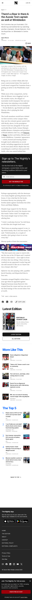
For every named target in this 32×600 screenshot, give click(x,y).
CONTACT (5, 540)
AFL (11, 359)
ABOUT (4, 537)
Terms (18, 185)
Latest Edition (16, 334)
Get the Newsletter (16, 181)
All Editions (16, 339)
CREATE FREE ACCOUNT (16, 591)
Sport (3, 10)
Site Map (4, 559)
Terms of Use (6, 556)
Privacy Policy (25, 185)
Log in (28, 3)
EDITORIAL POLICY (8, 543)
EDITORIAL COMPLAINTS (9, 546)
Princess (26, 133)
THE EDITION (6, 533)
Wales (5, 135)
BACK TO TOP (15, 477)
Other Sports (13, 296)
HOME (4, 530)
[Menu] (2, 3)
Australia (12, 398)
